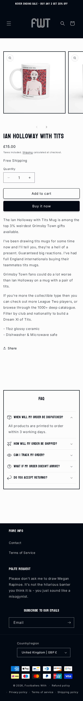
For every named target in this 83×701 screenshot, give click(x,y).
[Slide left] (37, 127)
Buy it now (41, 206)
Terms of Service (22, 553)
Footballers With (35, 685)
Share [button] (12, 348)
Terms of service (42, 692)
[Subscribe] (69, 622)
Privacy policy (18, 692)
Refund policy (61, 685)
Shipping (28, 152)
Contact (15, 543)
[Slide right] (46, 127)
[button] (9, 23)
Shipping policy (68, 692)
